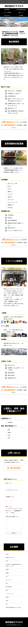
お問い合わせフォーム (10, 122)
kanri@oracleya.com (10, 593)
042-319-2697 (8, 579)
